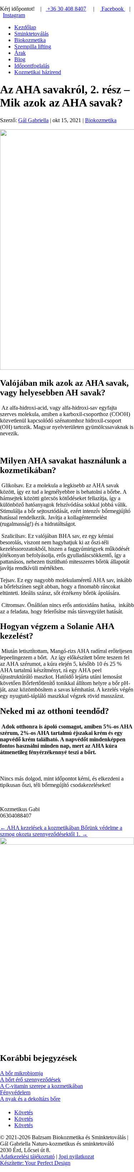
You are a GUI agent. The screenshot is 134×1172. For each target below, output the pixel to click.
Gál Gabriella (33, 120)
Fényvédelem (15, 1092)
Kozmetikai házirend (37, 72)
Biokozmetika (30, 40)
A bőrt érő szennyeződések (30, 1080)
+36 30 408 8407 (66, 9)
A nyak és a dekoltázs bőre (30, 1099)
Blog (19, 59)
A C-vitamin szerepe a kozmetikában (41, 1086)
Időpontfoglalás (31, 66)
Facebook (112, 9)
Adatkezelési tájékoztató (27, 1156)
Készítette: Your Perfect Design (35, 1163)
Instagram (14, 15)
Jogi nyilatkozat (76, 1156)
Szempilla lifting (32, 46)
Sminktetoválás (31, 34)
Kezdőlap (25, 27)
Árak (20, 53)
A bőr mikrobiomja (21, 1073)
